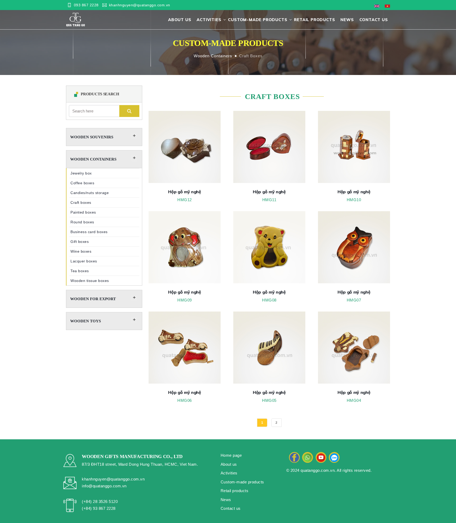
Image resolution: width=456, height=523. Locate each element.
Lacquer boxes (83, 261)
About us (179, 19)
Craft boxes (251, 56)
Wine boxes (80, 251)
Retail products (314, 19)
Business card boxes (89, 232)
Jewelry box (81, 173)
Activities (209, 19)
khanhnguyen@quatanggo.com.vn (139, 5)
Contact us (373, 19)
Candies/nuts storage (89, 193)
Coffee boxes (82, 183)
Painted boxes (83, 212)
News (347, 19)
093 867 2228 (86, 5)
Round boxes (82, 222)
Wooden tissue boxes (89, 281)
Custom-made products (257, 19)
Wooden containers (213, 56)
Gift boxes (79, 241)
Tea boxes (79, 271)
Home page (231, 455)
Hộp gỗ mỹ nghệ (184, 191)
